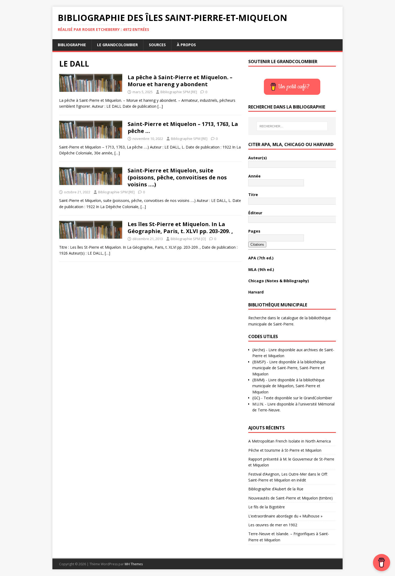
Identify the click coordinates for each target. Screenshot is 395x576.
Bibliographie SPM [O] (188, 238)
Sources (157, 44)
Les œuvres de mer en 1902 (272, 524)
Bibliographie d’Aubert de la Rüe (275, 488)
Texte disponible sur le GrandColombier (298, 397)
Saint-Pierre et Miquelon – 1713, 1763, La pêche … (183, 127)
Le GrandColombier (117, 44)
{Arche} (258, 349)
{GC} (256, 397)
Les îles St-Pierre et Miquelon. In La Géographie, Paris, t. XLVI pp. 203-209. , (180, 227)
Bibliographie (72, 44)
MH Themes (134, 564)
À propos (186, 44)
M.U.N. (258, 404)
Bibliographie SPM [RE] (178, 91)
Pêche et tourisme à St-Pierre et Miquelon (284, 450)
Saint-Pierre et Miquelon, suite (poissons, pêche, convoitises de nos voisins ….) (177, 177)
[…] (160, 106)
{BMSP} (259, 361)
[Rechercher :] (292, 126)
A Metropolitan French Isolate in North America (289, 441)
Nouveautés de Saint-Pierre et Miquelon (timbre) (290, 498)
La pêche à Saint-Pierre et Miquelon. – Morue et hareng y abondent (180, 81)
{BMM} (258, 379)
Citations (257, 244)
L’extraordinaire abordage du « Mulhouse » (285, 516)
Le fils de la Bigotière (266, 506)
